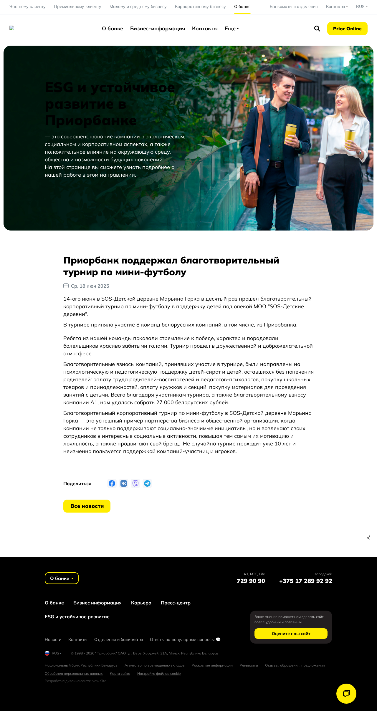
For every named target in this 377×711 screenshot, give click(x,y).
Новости (53, 639)
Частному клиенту (27, 6)
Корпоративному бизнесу (200, 6)
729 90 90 (251, 580)
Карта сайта (120, 673)
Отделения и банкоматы (118, 639)
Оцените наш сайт (291, 633)
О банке (242, 6)
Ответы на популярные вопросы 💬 (185, 639)
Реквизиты (249, 665)
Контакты (205, 28)
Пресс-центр (176, 603)
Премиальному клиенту (77, 6)
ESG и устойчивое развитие (77, 616)
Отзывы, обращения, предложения (295, 665)
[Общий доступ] (368, 538)
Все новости (87, 506)
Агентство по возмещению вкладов (155, 665)
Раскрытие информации (212, 665)
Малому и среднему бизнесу (138, 6)
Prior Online (347, 29)
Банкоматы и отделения (294, 6)
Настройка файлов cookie (159, 673)
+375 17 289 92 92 (305, 580)
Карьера (141, 603)
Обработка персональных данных (74, 673)
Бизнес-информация (157, 28)
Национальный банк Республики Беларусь (81, 665)
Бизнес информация (97, 603)
